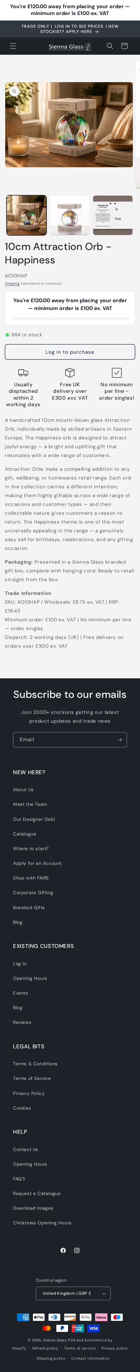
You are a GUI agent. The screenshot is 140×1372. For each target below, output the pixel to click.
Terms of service (79, 1348)
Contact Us (25, 1149)
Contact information (90, 1358)
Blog (17, 922)
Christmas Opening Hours (42, 1223)
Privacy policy (115, 1348)
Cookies (22, 1108)
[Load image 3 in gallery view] (113, 215)
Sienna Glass (55, 1340)
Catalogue (24, 834)
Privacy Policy (29, 1093)
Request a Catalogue (37, 1193)
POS (71, 1340)
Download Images (33, 1208)
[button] (13, 46)
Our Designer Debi (34, 819)
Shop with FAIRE (31, 878)
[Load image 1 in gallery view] (27, 215)
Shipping (12, 283)
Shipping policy (50, 1358)
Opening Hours (30, 978)
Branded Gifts (29, 907)
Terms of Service (32, 1078)
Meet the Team (30, 804)
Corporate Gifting (33, 892)
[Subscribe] (119, 739)
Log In (20, 963)
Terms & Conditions (35, 1064)
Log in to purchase (70, 352)
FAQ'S (19, 1179)
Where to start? (31, 848)
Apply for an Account (37, 863)
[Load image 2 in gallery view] (70, 215)
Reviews (22, 1022)
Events (20, 993)
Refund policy (45, 1348)
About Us (23, 789)
